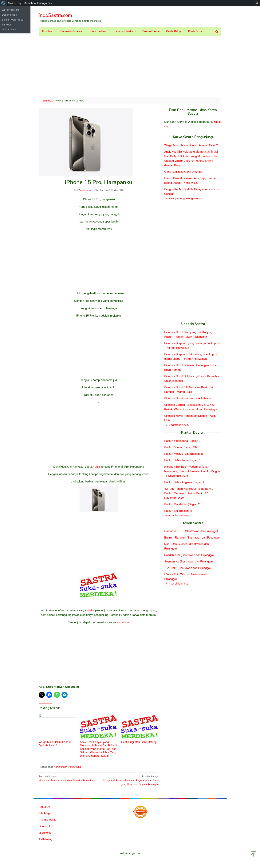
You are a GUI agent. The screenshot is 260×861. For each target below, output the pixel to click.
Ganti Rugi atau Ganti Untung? (139, 742)
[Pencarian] (216, 31)
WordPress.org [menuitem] (10, 9)
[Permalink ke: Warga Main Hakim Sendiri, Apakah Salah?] (57, 726)
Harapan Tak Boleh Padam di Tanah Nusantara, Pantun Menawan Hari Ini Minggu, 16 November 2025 (192, 471)
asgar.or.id (45, 832)
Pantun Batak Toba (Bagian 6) (182, 460)
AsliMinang (45, 839)
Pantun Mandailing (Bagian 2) (182, 504)
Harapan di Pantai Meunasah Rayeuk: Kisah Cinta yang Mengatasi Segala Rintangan (131, 780)
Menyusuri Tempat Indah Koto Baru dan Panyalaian (67, 778)
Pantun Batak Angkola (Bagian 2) (184, 482)
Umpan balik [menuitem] (9, 29)
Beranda (48, 100)
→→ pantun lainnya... (177, 515)
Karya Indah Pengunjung (67, 766)
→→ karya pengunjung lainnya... (184, 198)
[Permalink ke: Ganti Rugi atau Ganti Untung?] (140, 726)
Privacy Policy (48, 819)
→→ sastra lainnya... (177, 425)
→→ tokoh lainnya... (176, 583)
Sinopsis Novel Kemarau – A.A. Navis (187, 398)
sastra (90, 610)
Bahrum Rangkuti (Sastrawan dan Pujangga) (192, 537)
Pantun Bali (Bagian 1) (178, 510)
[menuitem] (3, 3)
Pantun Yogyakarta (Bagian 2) (182, 441)
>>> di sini (122, 622)
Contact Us (46, 826)
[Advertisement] (130, 66)
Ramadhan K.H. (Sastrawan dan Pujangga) (191, 531)
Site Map (44, 813)
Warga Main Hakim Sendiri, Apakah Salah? (55, 743)
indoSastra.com (55, 15)
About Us (44, 807)
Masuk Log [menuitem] (14, 3)
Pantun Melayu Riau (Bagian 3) (183, 453)
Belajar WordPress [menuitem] (12, 19)
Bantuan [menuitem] (7, 24)
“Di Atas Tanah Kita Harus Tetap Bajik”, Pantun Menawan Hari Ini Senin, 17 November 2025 (188, 493)
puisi (97, 466)
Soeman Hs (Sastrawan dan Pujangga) (188, 561)
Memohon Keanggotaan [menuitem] (38, 3)
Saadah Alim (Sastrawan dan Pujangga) (189, 555)
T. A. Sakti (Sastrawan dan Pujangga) (187, 568)
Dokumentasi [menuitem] (9, 14)
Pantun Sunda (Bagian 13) (180, 447)
